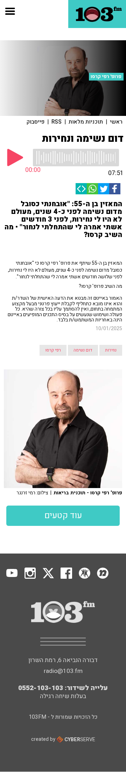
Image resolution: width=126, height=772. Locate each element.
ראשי (116, 121)
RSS (56, 121)
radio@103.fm (63, 671)
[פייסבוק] (114, 188)
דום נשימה (83, 350)
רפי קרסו (53, 350)
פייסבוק (35, 121)
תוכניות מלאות (86, 121)
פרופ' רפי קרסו (106, 76)
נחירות (111, 350)
